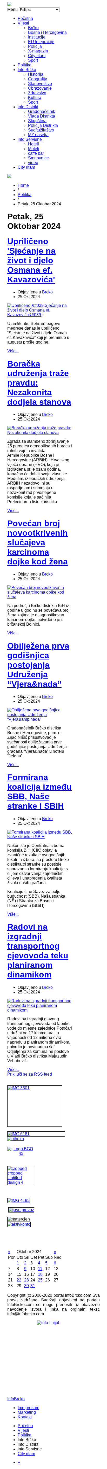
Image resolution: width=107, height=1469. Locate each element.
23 (26, 1280)
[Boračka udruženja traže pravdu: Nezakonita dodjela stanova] (39, 432)
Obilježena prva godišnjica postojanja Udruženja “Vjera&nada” (38, 665)
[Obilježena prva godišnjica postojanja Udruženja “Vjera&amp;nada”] (39, 719)
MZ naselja (38, 135)
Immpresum (28, 1407)
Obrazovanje (40, 88)
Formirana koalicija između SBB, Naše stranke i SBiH (39, 792)
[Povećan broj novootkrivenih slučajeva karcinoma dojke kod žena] (39, 597)
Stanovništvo (40, 83)
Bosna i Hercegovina (47, 32)
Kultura (34, 97)
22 (19, 1280)
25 (40, 1280)
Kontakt (25, 1417)
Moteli (33, 148)
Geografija (37, 79)
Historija (35, 74)
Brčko (33, 28)
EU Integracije (41, 42)
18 (40, 1274)
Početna (25, 18)
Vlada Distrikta (41, 116)
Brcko (47, 292)
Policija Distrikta (43, 125)
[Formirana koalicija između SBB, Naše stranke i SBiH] (39, 837)
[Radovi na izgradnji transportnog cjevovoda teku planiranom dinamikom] (39, 1010)
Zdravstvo (37, 93)
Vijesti (23, 23)
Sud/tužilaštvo (41, 130)
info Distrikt (28, 107)
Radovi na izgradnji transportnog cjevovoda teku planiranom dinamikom (37, 950)
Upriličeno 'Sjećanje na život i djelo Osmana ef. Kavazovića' (31, 260)
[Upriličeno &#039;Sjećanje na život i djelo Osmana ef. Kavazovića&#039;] (39, 315)
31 (32, 1286)
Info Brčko (27, 69)
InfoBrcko (16, 1399)
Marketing (27, 1412)
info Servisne (30, 139)
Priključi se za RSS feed (29, 1074)
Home (23, 185)
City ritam (36, 55)
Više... (13, 351)
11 (40, 1268)
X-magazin (38, 51)
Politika (24, 65)
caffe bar (36, 153)
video (33, 162)
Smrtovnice (38, 158)
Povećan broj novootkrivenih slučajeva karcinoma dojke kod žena (37, 542)
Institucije (36, 37)
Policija (35, 46)
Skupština (37, 121)
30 (26, 1286)
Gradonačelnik (41, 111)
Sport (33, 60)
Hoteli (33, 144)
